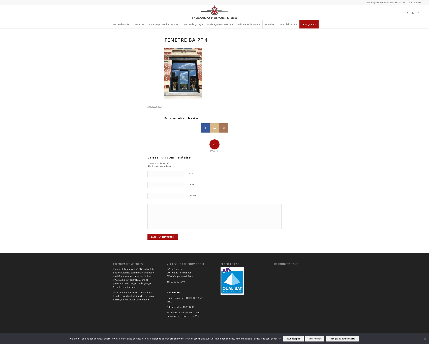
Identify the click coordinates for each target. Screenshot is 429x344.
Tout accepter (293, 338)
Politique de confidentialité (342, 338)
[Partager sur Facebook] (205, 128)
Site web (192, 195)
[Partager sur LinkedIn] (214, 128)
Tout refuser (315, 338)
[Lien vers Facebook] (407, 12)
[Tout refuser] (424, 338)
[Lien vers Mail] (417, 12)
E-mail (191, 184)
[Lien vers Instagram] (412, 12)
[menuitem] (121, 24)
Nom (191, 173)
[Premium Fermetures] (214, 12)
